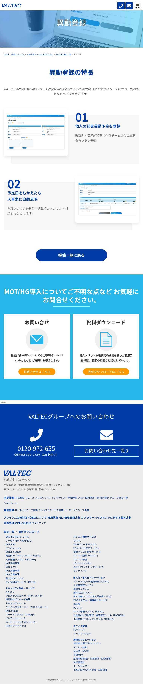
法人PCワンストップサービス (88, 566)
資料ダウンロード (29, 532)
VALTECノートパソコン (85, 544)
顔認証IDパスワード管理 (18, 599)
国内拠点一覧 (92, 497)
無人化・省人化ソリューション (89, 577)
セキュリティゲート (16, 603)
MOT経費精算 (12, 570)
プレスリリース (43, 497)
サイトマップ (39, 522)
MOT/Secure (12, 610)
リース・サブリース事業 (76, 510)
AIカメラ (10, 591)
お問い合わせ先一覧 (105, 450)
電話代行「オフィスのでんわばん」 (24, 555)
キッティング (80, 570)
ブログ (81, 497)
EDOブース (79, 629)
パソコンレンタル (82, 563)
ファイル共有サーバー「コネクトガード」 (27, 606)
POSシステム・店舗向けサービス (90, 600)
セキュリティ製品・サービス (20, 588)
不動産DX (78, 654)
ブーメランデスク (82, 633)
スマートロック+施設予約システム (91, 581)
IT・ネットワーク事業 (26, 510)
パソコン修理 (80, 559)
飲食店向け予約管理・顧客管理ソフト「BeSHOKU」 (100, 615)
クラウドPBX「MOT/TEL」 (19, 540)
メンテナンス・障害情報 (64, 497)
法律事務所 (79, 662)
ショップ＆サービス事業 (51, 510)
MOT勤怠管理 (12, 563)
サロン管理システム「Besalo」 (89, 611)
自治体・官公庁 (81, 651)
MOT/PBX (10, 544)
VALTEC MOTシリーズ (17, 536)
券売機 (76, 604)
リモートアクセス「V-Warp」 (21, 614)
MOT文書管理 (12, 574)
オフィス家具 (80, 626)
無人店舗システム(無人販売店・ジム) (92, 596)
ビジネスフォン (13, 548)
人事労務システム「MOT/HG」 (21, 559)
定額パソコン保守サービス (87, 551)
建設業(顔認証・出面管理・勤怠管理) (92, 658)
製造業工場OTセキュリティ (87, 643)
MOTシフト (11, 566)
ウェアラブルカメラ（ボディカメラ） (25, 595)
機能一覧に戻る (71, 255)
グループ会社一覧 (119, 497)
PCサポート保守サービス (86, 548)
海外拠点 (104, 497)
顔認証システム (81, 588)
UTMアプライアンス (16, 625)
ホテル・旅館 (80, 647)
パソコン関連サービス (84, 536)
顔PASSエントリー (82, 592)
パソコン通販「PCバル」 (86, 555)
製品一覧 (9, 532)
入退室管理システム (83, 585)
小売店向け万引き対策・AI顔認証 (90, 669)
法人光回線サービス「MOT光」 (22, 582)
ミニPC (77, 540)
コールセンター (81, 665)
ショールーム (10, 503)
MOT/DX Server (13, 551)
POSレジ (77, 607)
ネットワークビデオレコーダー (21, 622)
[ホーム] (11, 6)
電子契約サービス (15, 578)
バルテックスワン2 (15, 618)
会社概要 (19, 497)
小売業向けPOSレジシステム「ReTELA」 (94, 618)
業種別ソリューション (84, 639)
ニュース (29, 497)
